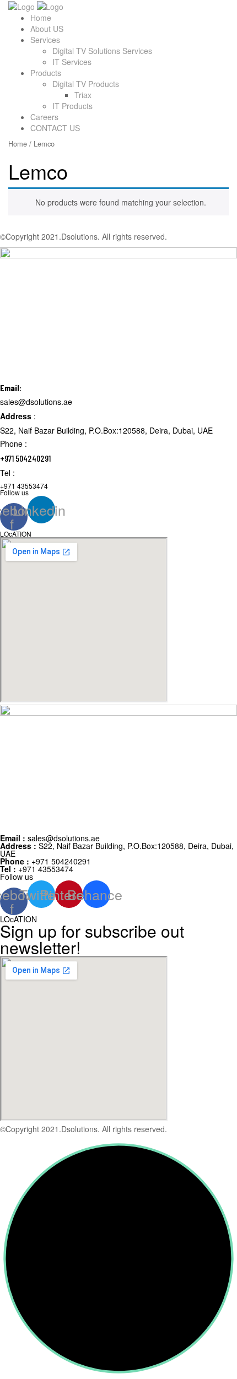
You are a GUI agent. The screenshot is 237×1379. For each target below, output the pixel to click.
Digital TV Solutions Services (102, 50)
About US (46, 28)
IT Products (72, 105)
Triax (82, 94)
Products (45, 72)
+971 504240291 (45, 861)
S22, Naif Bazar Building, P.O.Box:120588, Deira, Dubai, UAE (117, 849)
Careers (44, 116)
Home (40, 17)
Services (45, 39)
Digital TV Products (85, 83)
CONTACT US (55, 127)
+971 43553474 (36, 868)
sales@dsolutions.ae (50, 837)
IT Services (71, 61)
